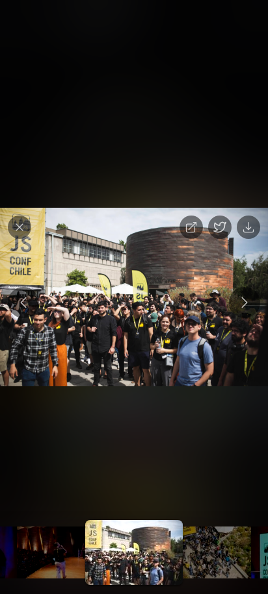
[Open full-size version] (191, 227)
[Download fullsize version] (248, 227)
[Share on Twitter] (220, 227)
